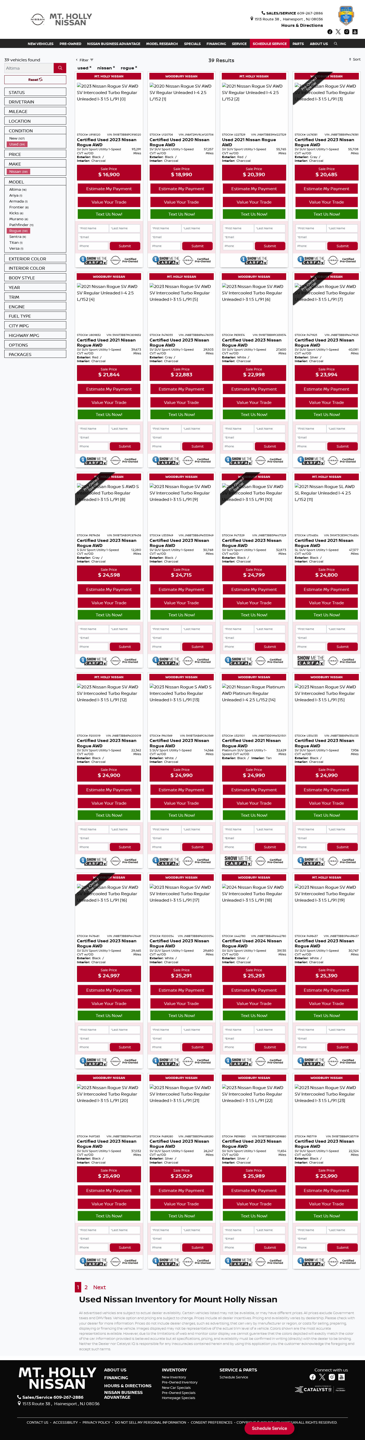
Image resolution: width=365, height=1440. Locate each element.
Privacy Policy (97, 1422)
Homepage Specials (178, 1397)
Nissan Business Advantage (123, 1395)
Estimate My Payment (109, 189)
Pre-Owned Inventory (179, 1382)
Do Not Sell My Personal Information (151, 1422)
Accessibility (66, 1422)
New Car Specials (176, 1387)
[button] (40, 43)
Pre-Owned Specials (179, 1392)
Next (99, 1287)
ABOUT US (115, 1370)
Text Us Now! (109, 214)
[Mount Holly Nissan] (61, 19)
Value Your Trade (109, 202)
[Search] (60, 68)
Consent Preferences (211, 1422)
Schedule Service (234, 1377)
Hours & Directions (302, 25)
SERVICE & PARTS (238, 1370)
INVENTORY (174, 1370)
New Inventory (174, 1377)
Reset (33, 79)
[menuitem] (36, 138)
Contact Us (38, 1422)
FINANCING (116, 1377)
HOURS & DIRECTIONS (128, 1385)
